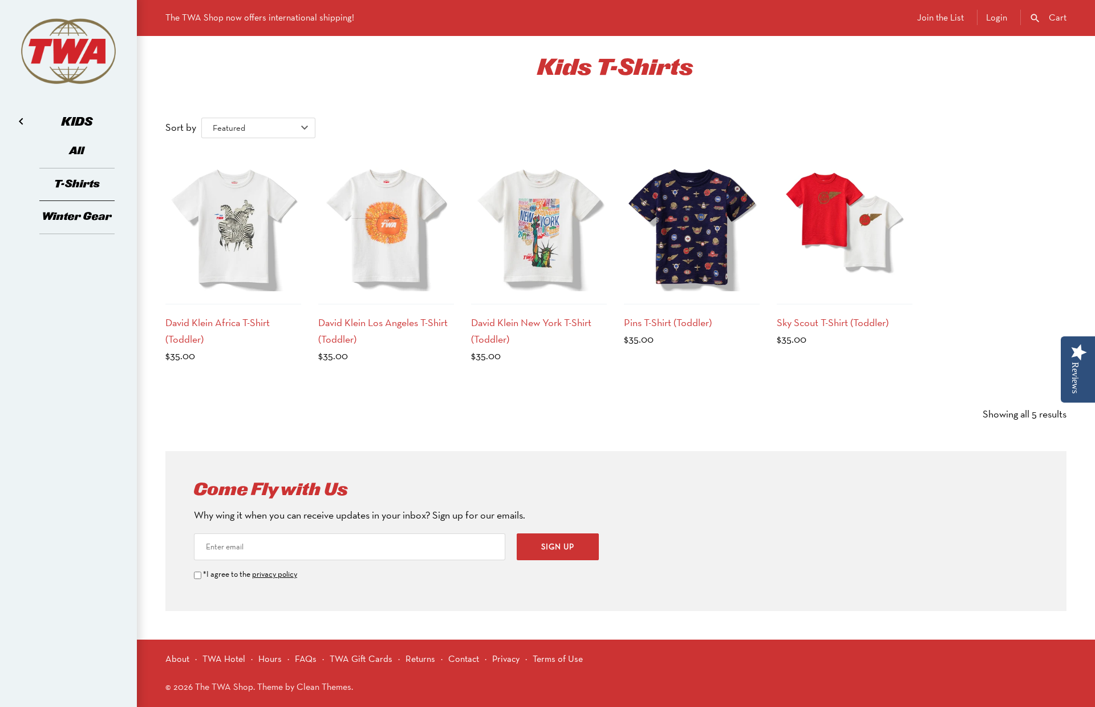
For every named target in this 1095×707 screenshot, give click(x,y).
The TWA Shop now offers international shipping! (259, 17)
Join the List (940, 17)
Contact (463, 659)
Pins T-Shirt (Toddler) (668, 322)
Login (996, 17)
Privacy (506, 659)
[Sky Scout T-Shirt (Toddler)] (844, 223)
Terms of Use (558, 659)
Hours (270, 659)
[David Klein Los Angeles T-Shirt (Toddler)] (386, 223)
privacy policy (274, 574)
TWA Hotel (223, 659)
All (77, 151)
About (177, 659)
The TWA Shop (224, 687)
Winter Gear (77, 217)
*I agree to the (250, 574)
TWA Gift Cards (361, 659)
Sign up (557, 546)
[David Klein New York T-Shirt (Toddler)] (539, 223)
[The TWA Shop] (68, 51)
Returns (420, 659)
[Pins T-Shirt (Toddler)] (692, 223)
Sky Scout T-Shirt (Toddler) (833, 322)
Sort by (180, 127)
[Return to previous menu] (21, 120)
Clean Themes (324, 687)
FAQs (306, 659)
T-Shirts (77, 184)
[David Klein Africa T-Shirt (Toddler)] (233, 223)
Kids (77, 122)
